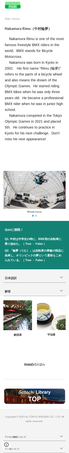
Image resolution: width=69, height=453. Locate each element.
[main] (34, 18)
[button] (61, 277)
